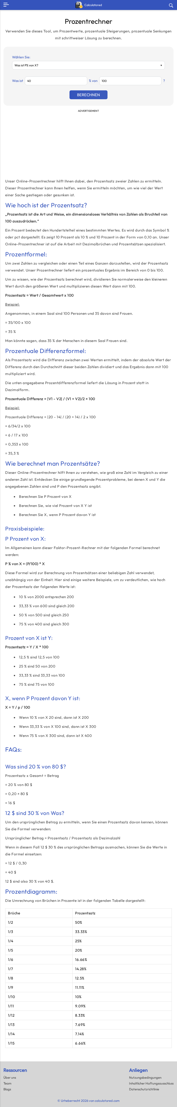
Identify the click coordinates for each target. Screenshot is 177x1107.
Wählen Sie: (21, 57)
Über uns (9, 1077)
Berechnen (88, 94)
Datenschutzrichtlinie (144, 1089)
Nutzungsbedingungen (145, 1077)
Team (7, 1083)
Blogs (7, 1089)
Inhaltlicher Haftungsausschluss (151, 1083)
